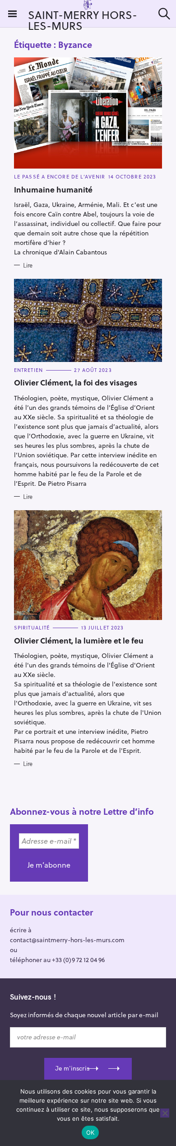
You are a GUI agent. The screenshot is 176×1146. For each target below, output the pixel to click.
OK (90, 1132)
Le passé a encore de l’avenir (59, 176)
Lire (27, 265)
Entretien (28, 370)
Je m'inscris (72, 1068)
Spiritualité (32, 627)
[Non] (164, 1113)
